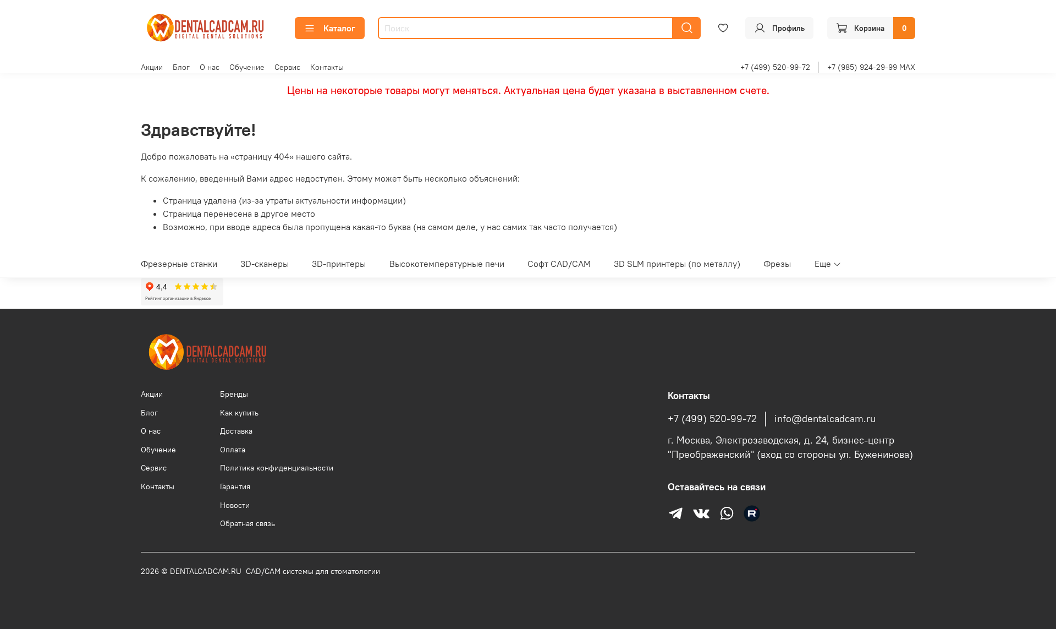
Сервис (287, 67)
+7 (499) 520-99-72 (775, 67)
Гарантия (235, 486)
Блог (181, 67)
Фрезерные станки (179, 263)
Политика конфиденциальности (276, 468)
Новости (235, 505)
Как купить (239, 413)
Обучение (247, 67)
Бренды (234, 394)
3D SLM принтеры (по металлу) (677, 263)
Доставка (236, 431)
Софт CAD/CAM (559, 263)
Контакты (327, 67)
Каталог (339, 28)
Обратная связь (247, 523)
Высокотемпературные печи (446, 263)
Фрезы (777, 263)
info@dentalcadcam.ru (825, 419)
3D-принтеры (339, 263)
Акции (152, 67)
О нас (209, 67)
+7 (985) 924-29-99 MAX (871, 67)
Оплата (232, 450)
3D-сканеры (264, 263)
